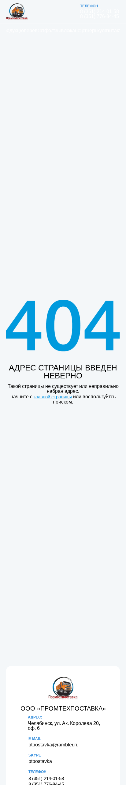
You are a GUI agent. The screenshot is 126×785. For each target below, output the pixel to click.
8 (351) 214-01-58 (99, 11)
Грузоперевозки (29, 30)
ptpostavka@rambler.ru (53, 744)
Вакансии (74, 30)
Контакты (114, 30)
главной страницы (53, 396)
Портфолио (46, 30)
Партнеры (86, 30)
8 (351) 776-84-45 (99, 16)
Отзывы (58, 30)
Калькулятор (100, 30)
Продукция (13, 30)
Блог (66, 30)
